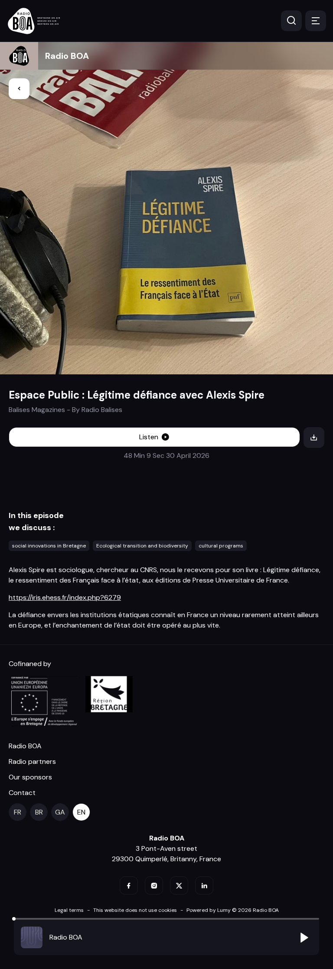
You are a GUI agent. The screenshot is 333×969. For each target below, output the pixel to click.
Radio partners (32, 761)
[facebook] (129, 885)
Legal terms (69, 910)
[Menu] (315, 20)
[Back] (19, 88)
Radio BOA (67, 55)
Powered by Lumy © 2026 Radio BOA (232, 910)
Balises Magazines (37, 409)
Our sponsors (30, 777)
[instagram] (154, 885)
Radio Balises (102, 409)
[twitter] (179, 885)
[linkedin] (204, 885)
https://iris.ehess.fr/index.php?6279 (65, 597)
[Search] (291, 20)
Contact (22, 792)
